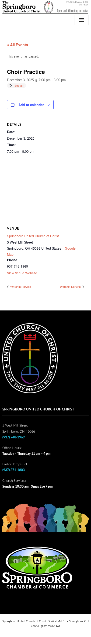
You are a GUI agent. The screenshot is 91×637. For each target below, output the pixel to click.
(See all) (19, 85)
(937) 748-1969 (13, 437)
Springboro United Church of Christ (33, 236)
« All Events (17, 44)
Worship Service (20, 287)
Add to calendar (31, 104)
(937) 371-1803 (13, 470)
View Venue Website (22, 273)
